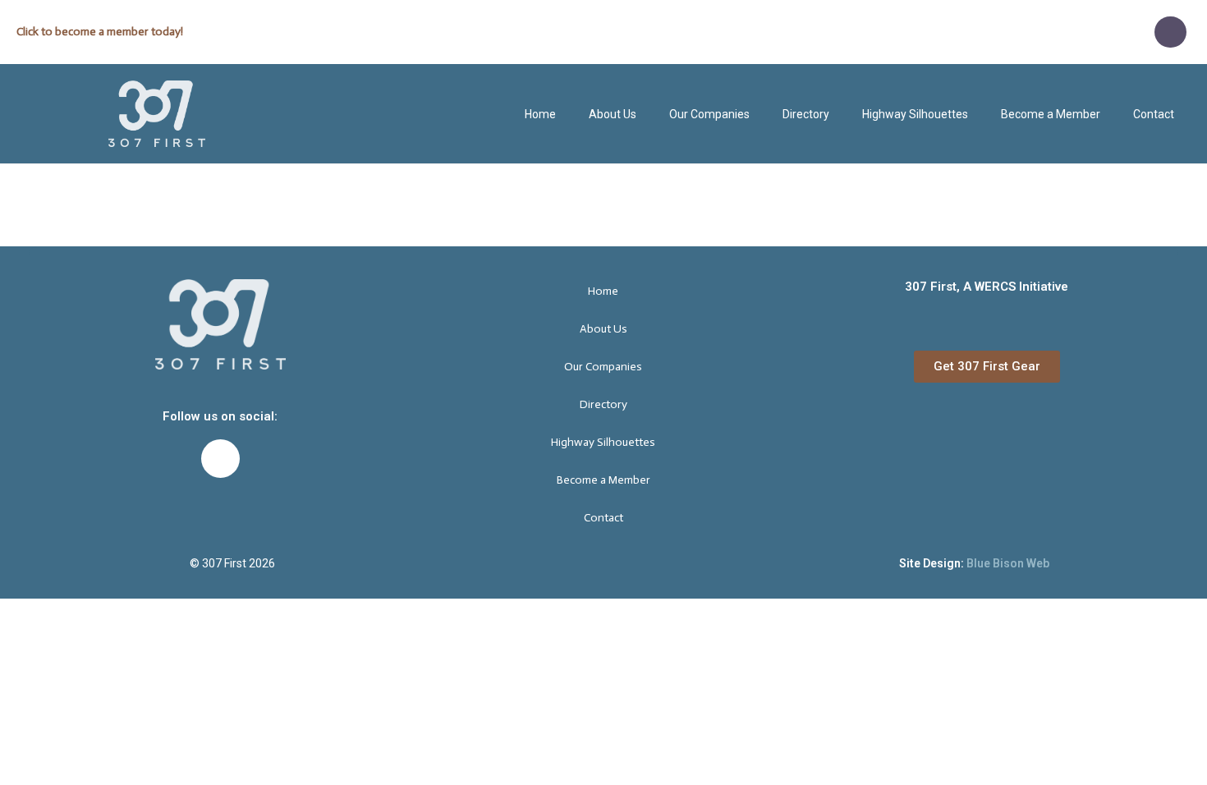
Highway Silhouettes (915, 114)
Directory (805, 114)
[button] (987, 367)
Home (540, 114)
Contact (1153, 114)
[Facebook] (1170, 32)
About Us (612, 114)
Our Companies (709, 114)
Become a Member (1050, 114)
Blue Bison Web (1007, 563)
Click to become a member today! (99, 32)
